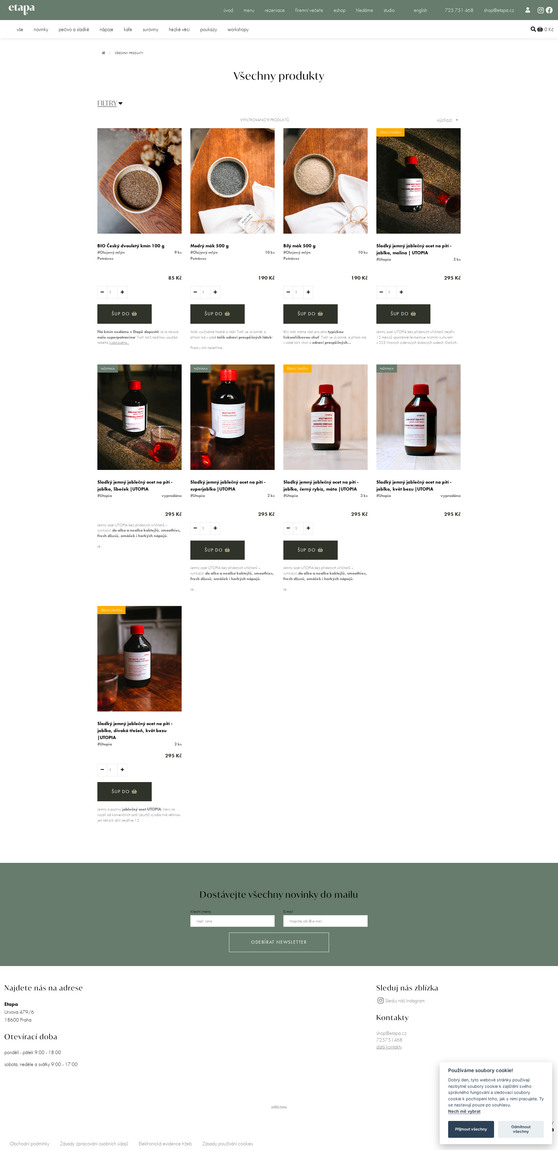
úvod (228, 10)
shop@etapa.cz (499, 10)
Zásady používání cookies (227, 1143)
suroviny (150, 29)
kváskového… (119, 342)
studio (389, 10)
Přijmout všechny (471, 1129)
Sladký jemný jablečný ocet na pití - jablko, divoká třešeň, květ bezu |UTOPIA (135, 730)
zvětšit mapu (279, 1106)
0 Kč (548, 29)
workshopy (238, 29)
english (420, 10)
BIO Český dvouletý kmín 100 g (130, 246)
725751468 (389, 1039)
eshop (340, 10)
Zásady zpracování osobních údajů (94, 1143)
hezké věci (179, 29)
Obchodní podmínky (29, 1143)
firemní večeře (309, 10)
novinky (41, 29)
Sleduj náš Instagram (405, 1000)
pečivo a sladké (74, 29)
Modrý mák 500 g (209, 246)
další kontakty (389, 1046)
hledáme (364, 10)
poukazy (208, 29)
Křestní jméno (200, 911)
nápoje (106, 29)
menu (249, 10)
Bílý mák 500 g (299, 246)
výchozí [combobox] (444, 120)
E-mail (288, 911)
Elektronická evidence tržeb (165, 1143)
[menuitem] (527, 9)
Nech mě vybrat (464, 1111)
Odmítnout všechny (521, 1129)
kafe (128, 29)
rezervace (275, 10)
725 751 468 (459, 10)
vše (20, 29)
